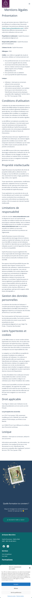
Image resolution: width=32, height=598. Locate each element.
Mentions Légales (20, 596)
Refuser (16, 588)
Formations (7, 559)
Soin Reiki (4, 556)
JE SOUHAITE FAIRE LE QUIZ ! (16, 520)
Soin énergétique (7, 554)
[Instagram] (8, 546)
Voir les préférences (16, 592)
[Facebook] (4, 546)
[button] (30, 568)
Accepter (16, 584)
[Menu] (29, 3)
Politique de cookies (12, 596)
